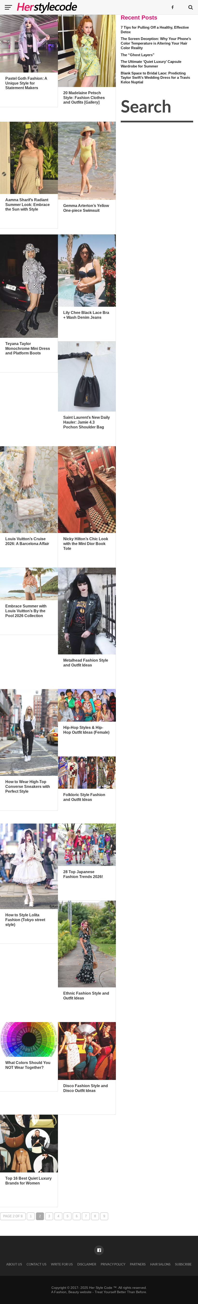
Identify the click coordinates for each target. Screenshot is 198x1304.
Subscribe (183, 1264)
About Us (14, 1264)
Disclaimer (86, 1264)
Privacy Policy (113, 1264)
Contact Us (36, 1264)
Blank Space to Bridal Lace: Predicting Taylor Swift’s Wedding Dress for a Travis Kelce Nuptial (155, 77)
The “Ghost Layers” (138, 55)
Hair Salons (160, 1264)
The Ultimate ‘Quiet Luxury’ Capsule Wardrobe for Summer (151, 64)
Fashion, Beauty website (73, 1292)
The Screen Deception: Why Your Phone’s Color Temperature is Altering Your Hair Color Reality (156, 43)
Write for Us (62, 1264)
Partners (138, 1264)
